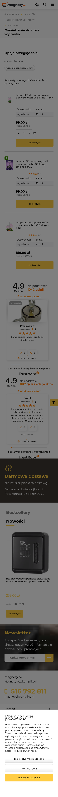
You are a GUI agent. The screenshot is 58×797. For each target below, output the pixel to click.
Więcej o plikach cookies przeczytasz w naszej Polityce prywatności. (27, 749)
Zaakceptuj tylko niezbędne (29, 758)
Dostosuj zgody (29, 768)
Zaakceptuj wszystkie (29, 777)
